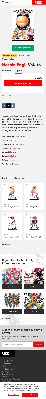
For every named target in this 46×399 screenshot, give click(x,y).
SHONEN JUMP (9, 55)
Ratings (5, 371)
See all (6, 244)
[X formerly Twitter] (8, 105)
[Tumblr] (13, 105)
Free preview (24, 47)
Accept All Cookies (29, 395)
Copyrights (7, 374)
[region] (23, 390)
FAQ (4, 366)
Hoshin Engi (13, 65)
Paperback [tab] (7, 70)
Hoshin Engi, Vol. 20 (33, 237)
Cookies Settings (13, 395)
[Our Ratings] (12, 164)
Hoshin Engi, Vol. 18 (33, 207)
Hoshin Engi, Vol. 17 (11, 207)
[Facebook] (4, 105)
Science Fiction (8, 59)
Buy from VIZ (24, 83)
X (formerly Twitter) (11, 379)
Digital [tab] (18, 70)
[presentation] (12, 193)
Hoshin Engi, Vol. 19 (11, 237)
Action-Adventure (26, 55)
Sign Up (39, 344)
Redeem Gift (8, 369)
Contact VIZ (8, 363)
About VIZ (7, 361)
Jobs (4, 376)
